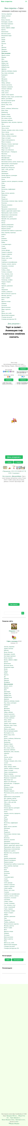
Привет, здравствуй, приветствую (11, 211)
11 (13, 471)
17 (23, 471)
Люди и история (6, 138)
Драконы (4, 69)
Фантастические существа (9, 293)
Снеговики (5, 268)
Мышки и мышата (7, 159)
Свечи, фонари (6, 250)
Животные (4, 81)
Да (2, 45)
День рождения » (14, 324)
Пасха (3, 191)
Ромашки (4, 238)
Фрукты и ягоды (6, 301)
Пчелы (3, 222)
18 (25, 471)
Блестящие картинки (7, 23)
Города (3, 39)
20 (10, 473)
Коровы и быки (6, 114)
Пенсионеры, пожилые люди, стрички (12, 201)
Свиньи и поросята (7, 252)
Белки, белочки (6, 20)
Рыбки (3, 242)
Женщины (4, 79)
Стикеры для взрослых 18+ (9, 319)
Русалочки (4, 240)
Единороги (5, 75)
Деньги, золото (6, 55)
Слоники (4, 260)
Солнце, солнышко (7, 272)
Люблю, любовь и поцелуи (9, 136)
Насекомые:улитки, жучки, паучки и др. (13, 161)
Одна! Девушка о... (15, 1117)
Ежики (3, 77)
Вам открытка (6, 1)
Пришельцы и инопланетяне (9, 215)
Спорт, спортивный (7, 276)
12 (15, 471)
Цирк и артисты (6, 309)
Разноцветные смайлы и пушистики (12, 230)
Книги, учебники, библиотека (10, 108)
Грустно (4, 43)
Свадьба (4, 248)
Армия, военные (6, 16)
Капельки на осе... (21, 1119)
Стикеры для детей (7, 317)
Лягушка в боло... (10, 1119)
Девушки (4, 49)
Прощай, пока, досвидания (9, 218)
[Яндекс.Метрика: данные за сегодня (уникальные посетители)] (14, 1124)
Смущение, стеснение (8, 266)
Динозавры (5, 61)
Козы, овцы (5, 110)
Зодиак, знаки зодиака (8, 94)
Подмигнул (5, 199)
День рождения (6, 53)
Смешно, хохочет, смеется (9, 264)
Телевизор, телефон (7, 280)
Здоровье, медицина (7, 86)
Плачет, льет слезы (7, 258)
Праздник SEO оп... (12, 1115)
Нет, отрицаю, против (8, 165)
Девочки (4, 47)
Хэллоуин (4, 305)
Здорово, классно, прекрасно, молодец (12, 181)
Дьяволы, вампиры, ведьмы (9, 71)
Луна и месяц (5, 132)
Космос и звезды (6, 116)
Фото (3, 299)
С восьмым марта (6, 244)
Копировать (23, 368)
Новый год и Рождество (8, 167)
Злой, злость (5, 92)
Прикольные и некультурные (10, 163)
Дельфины (4, 51)
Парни (3, 187)
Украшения (5, 289)
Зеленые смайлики (7, 88)
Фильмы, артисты (6, 295)
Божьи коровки (6, 25)
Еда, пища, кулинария (8, 73)
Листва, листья (6, 126)
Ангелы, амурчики (7, 14)
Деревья (4, 57)
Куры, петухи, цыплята (8, 193)
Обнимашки (5, 173)
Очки (3, 183)
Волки (3, 37)
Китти (3, 106)
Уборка (4, 283)
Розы (3, 236)
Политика (4, 203)
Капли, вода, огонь (7, 104)
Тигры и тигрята (6, 281)
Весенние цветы (6, 33)
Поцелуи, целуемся (7, 205)
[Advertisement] (14, 349)
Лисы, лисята (5, 128)
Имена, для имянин (7, 98)
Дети (3, 59)
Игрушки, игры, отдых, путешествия (12, 96)
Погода (3, 197)
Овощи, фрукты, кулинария (9, 175)
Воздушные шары (6, 35)
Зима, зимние (5, 90)
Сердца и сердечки (7, 254)
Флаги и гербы (6, 297)
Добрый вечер (5, 67)
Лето (3, 124)
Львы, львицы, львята (8, 134)
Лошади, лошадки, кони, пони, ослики (12, 130)
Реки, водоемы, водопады (9, 232)
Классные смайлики (7, 120)
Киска (3, 1119)
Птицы (3, 220)
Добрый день (5, 65)
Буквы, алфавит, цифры (8, 27)
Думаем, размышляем (7, 224)
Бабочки (4, 18)
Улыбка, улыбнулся (7, 291)
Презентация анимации (8, 315)
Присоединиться (18, 959)
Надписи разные (6, 228)
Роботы (4, 234)
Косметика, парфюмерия (8, 189)
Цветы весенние (6, 307)
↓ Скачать (9, 462)
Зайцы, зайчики (6, 83)
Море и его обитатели (8, 150)
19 (9, 473)
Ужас (3, 287)
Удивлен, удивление (7, 285)
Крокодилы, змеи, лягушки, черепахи (12, 122)
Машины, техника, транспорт (10, 144)
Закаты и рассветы (7, 85)
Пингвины (4, 195)
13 (16, 471)
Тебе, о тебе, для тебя (7, 169)
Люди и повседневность (8, 140)
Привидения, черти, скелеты (9, 212)
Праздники (5, 207)
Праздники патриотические (9, 209)
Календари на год (6, 102)
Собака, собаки (6, 270)
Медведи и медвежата (8, 146)
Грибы (3, 41)
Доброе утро (5, 63)
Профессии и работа (7, 216)
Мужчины (4, 153)
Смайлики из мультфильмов (9, 262)
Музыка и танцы (6, 155)
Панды (3, 185)
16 (22, 471)
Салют (3, 246)
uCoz (17, 1121)
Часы (3, 311)
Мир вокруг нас (6, 148)
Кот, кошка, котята (7, 118)
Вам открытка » (11, 8)
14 (18, 471)
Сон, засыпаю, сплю (7, 274)
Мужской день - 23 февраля (9, 151)
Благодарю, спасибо (7, 21)
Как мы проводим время (8, 100)
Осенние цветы (6, 177)
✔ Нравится (18, 462)
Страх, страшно (6, 277)
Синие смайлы (6, 256)
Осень (3, 179)
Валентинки (5, 31)
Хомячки (4, 303)
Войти (8, 959)
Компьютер (5, 112)
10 (12, 471)
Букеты (4, 29)
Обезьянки (4, 171)
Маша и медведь (6, 142)
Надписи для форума (7, 226)
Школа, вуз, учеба (6, 313)
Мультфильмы (5, 157)
